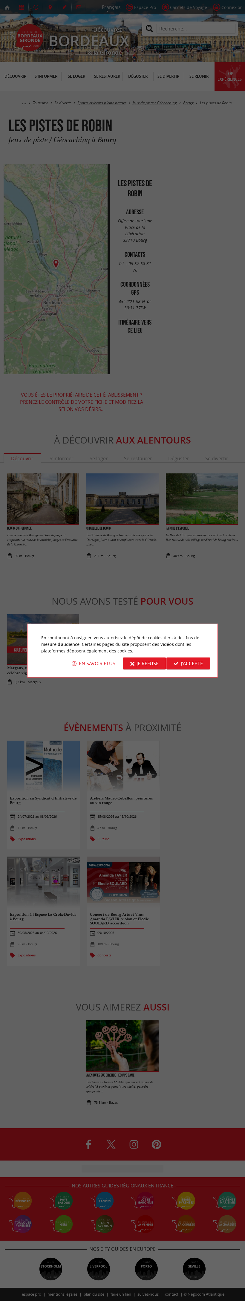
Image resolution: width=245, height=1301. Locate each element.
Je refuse (148, 663)
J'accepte (192, 663)
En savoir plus (97, 663)
